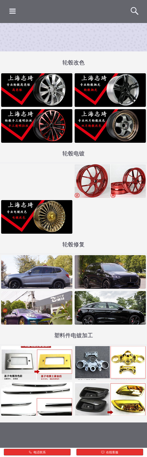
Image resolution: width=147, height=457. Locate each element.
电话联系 (39, 452)
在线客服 (111, 452)
